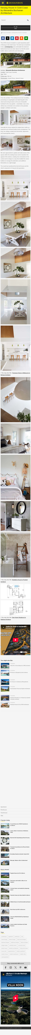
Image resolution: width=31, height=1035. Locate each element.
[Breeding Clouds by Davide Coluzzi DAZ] (5, 857)
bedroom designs (5, 942)
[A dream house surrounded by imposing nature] (5, 891)
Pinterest (20, 967)
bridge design (4, 945)
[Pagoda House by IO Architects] (5, 877)
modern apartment (21, 951)
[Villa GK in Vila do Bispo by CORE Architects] (5, 667)
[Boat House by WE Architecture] (5, 913)
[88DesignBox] (16, 3)
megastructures (11, 951)
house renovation (7, 32)
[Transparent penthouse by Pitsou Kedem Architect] (5, 850)
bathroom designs (15, 942)
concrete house (21, 945)
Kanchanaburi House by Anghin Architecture (20, 688)
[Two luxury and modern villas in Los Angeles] (5, 885)
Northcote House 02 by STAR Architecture (19, 704)
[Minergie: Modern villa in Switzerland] (5, 864)
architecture (4, 936)
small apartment (5, 957)
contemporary (14, 32)
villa (22, 936)
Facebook (5, 967)
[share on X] (7, 38)
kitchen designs (24, 942)
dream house (4, 948)
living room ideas (24, 948)
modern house (4, 954)
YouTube (25, 967)
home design (4, 939)
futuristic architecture (13, 948)
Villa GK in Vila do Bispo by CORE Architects (20, 665)
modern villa (23, 954)
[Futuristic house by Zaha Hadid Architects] (5, 898)
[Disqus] (15, 735)
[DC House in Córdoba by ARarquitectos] (5, 683)
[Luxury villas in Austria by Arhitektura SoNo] (5, 834)
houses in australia (22, 32)
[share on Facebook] (3, 38)
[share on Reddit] (21, 38)
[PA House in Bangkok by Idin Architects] (5, 674)
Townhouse (4, 812)
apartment (10, 936)
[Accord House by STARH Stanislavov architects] (5, 827)
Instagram (10, 967)
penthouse (17, 936)
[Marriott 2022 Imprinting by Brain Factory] (5, 843)
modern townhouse (14, 954)
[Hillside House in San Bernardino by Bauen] (5, 906)
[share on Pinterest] (17, 38)
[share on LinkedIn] (12, 38)
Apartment (4, 807)
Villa (2, 815)
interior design (12, 939)
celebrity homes (12, 945)
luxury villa (3, 951)
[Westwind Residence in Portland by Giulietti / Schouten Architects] (5, 699)
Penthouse (4, 809)
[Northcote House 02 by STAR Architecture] (5, 706)
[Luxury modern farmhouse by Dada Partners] (5, 927)
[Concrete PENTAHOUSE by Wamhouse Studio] (5, 921)
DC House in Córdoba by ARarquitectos (19, 681)
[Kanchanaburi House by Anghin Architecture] (5, 690)
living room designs (21, 939)
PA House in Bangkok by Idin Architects (19, 672)
